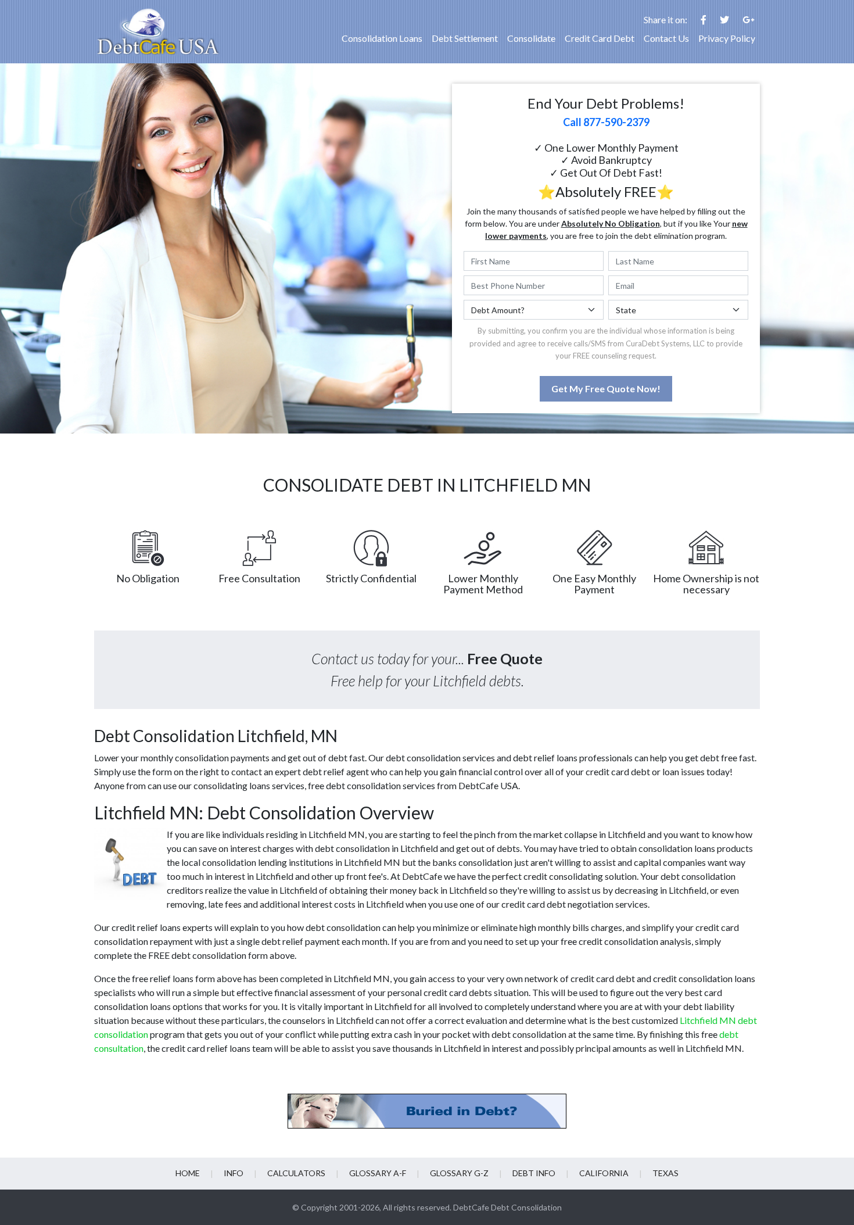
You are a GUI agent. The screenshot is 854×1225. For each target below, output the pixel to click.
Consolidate (531, 38)
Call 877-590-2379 (606, 122)
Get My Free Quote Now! (606, 388)
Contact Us (666, 38)
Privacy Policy (726, 38)
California (604, 1173)
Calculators (296, 1173)
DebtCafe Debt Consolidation (507, 1207)
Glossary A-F (377, 1173)
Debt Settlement (465, 38)
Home (187, 1173)
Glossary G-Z (459, 1173)
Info (233, 1173)
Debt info (533, 1173)
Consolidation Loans (382, 38)
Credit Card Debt (599, 38)
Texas (665, 1173)
